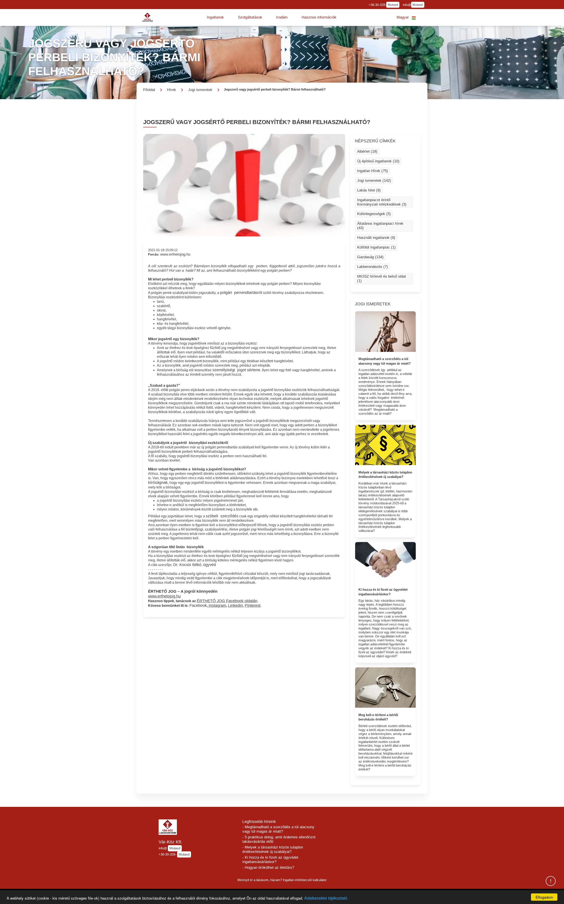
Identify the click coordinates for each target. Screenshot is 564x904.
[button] (215, 17)
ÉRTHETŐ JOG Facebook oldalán (227, 601)
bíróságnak (158, 482)
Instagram (217, 605)
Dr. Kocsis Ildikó (187, 564)
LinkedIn (235, 605)
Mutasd (393, 4)
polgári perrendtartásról (241, 292)
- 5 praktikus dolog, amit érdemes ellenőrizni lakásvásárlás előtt (278, 839)
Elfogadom (544, 897)
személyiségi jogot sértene (236, 370)
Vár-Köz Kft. (171, 841)
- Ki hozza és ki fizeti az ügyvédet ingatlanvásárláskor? (270, 859)
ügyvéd (209, 564)
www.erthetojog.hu (175, 254)
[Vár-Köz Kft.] (148, 17)
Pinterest (252, 605)
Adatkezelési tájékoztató (325, 898)
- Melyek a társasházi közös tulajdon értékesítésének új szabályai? (272, 849)
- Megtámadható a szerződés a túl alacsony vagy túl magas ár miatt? (278, 829)
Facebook (198, 605)
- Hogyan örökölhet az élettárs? (268, 867)
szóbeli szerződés (222, 516)
